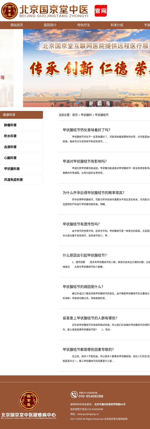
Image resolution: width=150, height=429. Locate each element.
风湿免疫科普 (13, 179)
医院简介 (50, 25)
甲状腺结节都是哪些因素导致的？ (89, 350)
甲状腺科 (86, 114)
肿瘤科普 (10, 125)
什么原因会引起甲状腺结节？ (85, 255)
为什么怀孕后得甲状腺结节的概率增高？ (94, 193)
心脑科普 (10, 158)
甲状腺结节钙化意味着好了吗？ (87, 130)
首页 (75, 114)
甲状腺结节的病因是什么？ (84, 287)
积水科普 (10, 136)
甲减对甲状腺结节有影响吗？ (85, 161)
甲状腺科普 (12, 168)
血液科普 (10, 147)
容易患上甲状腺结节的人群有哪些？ (91, 318)
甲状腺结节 (102, 114)
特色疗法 (83, 25)
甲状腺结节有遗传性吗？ (82, 224)
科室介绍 (117, 25)
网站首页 (17, 25)
